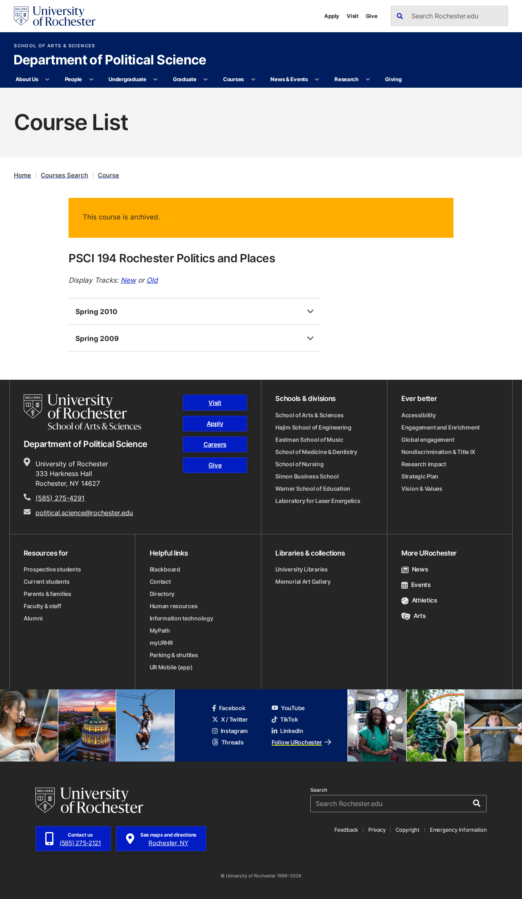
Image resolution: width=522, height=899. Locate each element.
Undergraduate (127, 79)
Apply (331, 16)
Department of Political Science (109, 60)
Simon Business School (306, 476)
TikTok (289, 719)
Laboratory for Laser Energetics (317, 501)
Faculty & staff (42, 606)
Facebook (232, 708)
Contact (160, 581)
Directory (162, 594)
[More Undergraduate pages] (155, 79)
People (73, 79)
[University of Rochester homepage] (54, 16)
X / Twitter (234, 719)
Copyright (408, 829)
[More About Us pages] (47, 79)
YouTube (293, 708)
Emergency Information (458, 829)
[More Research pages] (367, 79)
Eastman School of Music (309, 439)
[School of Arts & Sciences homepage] (82, 412)
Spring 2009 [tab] (97, 338)
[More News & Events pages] (317, 79)
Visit (352, 16)
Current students (47, 581)
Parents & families (47, 594)
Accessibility (418, 415)
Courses (233, 79)
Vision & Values (421, 488)
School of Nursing (299, 464)
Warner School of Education (312, 488)
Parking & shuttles (174, 655)
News (420, 569)
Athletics (424, 600)
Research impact (423, 464)
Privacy (376, 829)
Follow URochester (297, 742)
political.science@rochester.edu (84, 512)
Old (152, 280)
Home (22, 175)
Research (346, 79)
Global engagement (427, 439)
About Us (26, 79)
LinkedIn (291, 731)
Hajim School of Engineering (313, 427)
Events (421, 584)
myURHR (161, 643)
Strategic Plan (419, 476)
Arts (419, 615)
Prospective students (52, 569)
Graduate (185, 79)
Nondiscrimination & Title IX (438, 452)
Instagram (234, 731)
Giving (393, 79)
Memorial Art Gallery (302, 581)
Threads (232, 742)
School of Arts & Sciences (54, 46)
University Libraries (301, 569)
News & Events (289, 79)
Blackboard (165, 569)
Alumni (33, 618)
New (128, 280)
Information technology (181, 618)
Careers (214, 444)
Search (318, 790)
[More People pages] (91, 79)
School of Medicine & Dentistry (316, 452)
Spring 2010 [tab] (96, 311)
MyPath (160, 630)
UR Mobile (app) (171, 667)
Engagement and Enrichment (440, 427)
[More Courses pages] (253, 79)
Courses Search (64, 175)
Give (372, 16)
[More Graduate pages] (205, 79)
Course (108, 175)
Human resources (174, 606)
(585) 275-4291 (59, 498)
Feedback (346, 829)
